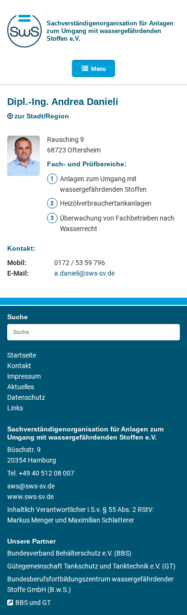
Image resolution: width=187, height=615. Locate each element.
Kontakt (19, 366)
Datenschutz (26, 397)
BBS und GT (33, 602)
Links (15, 408)
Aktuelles (20, 387)
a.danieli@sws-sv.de (84, 273)
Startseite (21, 355)
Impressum (24, 376)
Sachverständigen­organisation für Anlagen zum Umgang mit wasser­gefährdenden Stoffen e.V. (110, 31)
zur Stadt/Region (41, 116)
